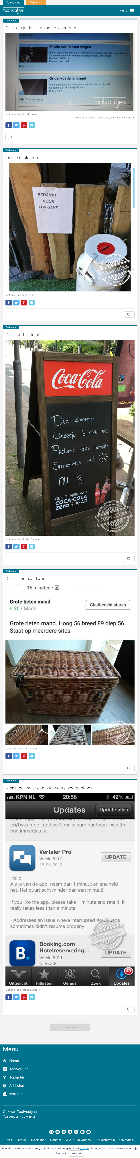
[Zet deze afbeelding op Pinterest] (24, 125)
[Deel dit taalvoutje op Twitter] (16, 125)
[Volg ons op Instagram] (57, 1132)
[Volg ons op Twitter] (64, 1132)
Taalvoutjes (13, 2)
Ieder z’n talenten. (22, 157)
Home (14, 1061)
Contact (55, 1140)
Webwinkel (35, 2)
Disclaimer (38, 1140)
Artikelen (16, 1085)
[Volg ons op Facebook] (51, 1132)
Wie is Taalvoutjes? (79, 1140)
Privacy (21, 1140)
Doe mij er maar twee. (25, 578)
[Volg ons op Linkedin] (82, 1132)
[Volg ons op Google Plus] (70, 1132)
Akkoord (76, 1153)
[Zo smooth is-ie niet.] (70, 438)
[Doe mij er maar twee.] (70, 664)
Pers (9, 1140)
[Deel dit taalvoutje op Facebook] (8, 125)
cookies (84, 1148)
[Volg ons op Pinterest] (76, 1132)
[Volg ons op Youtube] (88, 1132)
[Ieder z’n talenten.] (70, 227)
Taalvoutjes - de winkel (19, 1116)
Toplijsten (17, 1077)
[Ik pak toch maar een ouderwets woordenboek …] (70, 889)
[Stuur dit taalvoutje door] (32, 125)
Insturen (16, 1094)
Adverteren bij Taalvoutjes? (115, 1140)
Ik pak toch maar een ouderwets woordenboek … (51, 788)
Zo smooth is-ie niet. (24, 334)
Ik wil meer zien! (70, 1027)
